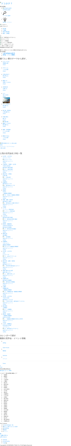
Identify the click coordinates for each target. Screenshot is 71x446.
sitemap (5, 439)
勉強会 (5, 430)
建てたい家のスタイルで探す (10, 426)
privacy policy (6, 441)
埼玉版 (4, 28)
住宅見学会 (6, 428)
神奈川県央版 (6, 32)
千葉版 (4, 30)
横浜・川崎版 (6, 33)
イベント (5, 431)
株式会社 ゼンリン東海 (5, 370)
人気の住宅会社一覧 (8, 425)
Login (4, 443)
